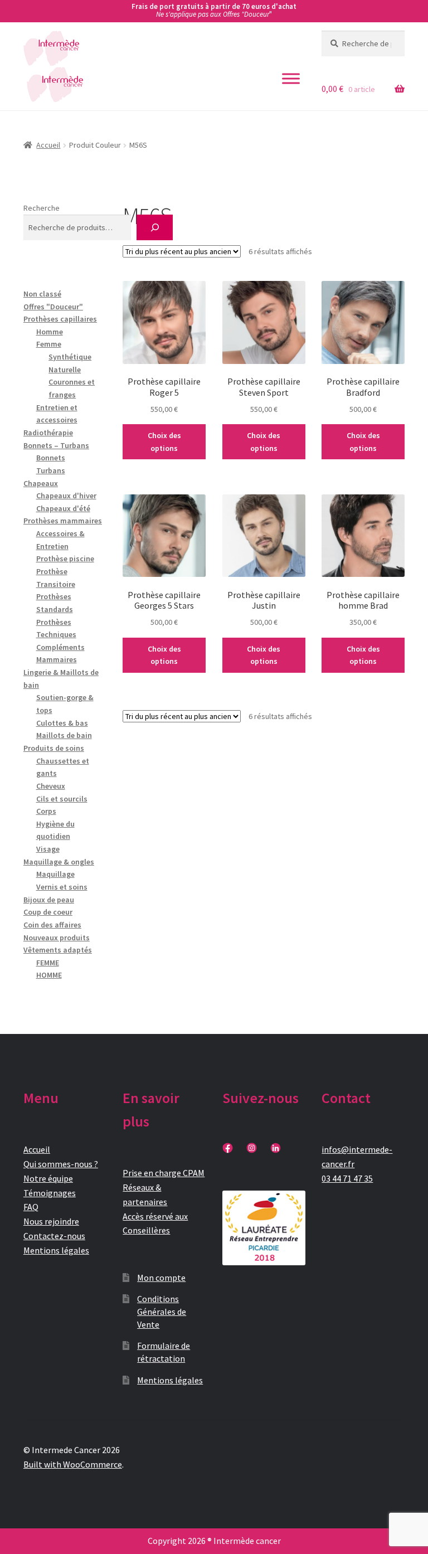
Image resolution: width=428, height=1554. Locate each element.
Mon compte (161, 1277)
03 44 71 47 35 (347, 1178)
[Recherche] (155, 228)
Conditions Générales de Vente (161, 1311)
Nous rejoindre (51, 1221)
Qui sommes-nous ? (60, 1163)
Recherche (41, 208)
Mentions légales (56, 1250)
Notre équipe (48, 1178)
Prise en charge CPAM (164, 1172)
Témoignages (49, 1192)
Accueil (48, 145)
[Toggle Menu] (291, 78)
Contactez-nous (54, 1235)
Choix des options (164, 441)
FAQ (30, 1206)
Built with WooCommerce (72, 1464)
